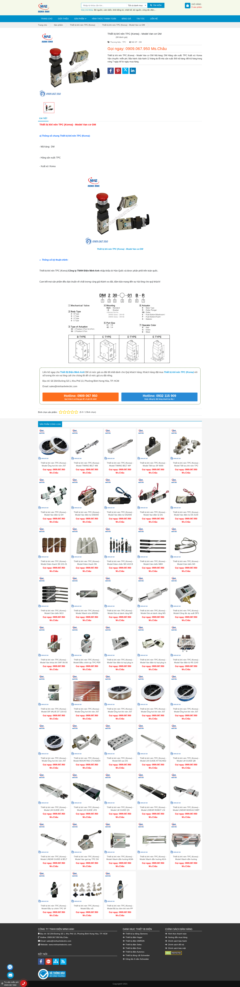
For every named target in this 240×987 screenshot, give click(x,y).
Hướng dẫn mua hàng (177, 937)
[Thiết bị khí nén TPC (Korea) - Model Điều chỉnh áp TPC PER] (87, 641)
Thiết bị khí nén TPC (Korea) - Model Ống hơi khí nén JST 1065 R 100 (87, 711)
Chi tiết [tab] (43, 118)
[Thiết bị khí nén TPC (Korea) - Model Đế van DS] (120, 739)
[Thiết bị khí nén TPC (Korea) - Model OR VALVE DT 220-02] (54, 690)
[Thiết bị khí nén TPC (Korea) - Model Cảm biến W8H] (153, 543)
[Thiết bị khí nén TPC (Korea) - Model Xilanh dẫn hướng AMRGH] (186, 838)
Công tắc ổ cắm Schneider (137, 959)
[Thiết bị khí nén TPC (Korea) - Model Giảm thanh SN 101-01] (54, 543)
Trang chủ (46, 19)
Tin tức (141, 19)
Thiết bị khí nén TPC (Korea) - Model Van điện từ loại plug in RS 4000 (120, 662)
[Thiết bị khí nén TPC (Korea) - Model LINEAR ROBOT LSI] (153, 789)
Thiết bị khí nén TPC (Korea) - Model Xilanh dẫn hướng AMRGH (186, 859)
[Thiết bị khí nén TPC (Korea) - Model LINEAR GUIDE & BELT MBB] (54, 838)
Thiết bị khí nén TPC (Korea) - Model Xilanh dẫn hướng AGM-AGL (120, 859)
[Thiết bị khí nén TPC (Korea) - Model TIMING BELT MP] (120, 444)
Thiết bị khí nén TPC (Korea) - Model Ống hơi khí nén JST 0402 (54, 465)
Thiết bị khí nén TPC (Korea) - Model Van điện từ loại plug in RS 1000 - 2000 (153, 662)
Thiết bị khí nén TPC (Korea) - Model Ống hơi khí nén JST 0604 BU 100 (186, 711)
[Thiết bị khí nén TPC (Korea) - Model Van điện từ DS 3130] (186, 494)
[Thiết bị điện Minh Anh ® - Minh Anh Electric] (59, 8)
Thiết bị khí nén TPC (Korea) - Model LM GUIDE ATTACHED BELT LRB (153, 761)
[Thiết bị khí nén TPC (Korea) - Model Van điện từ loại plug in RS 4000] (120, 641)
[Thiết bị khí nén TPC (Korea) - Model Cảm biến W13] (54, 592)
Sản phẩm (79, 19)
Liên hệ (154, 19)
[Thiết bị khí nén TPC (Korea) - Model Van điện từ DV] (54, 494)
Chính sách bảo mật (176, 948)
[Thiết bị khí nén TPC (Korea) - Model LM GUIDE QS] (120, 789)
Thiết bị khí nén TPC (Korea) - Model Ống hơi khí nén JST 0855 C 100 (120, 711)
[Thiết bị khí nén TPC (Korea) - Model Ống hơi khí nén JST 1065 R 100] (87, 690)
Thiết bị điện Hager (133, 937)
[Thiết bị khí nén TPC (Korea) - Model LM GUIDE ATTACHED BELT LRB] (153, 739)
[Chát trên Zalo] (10, 967)
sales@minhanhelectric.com (59, 941)
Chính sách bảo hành (177, 941)
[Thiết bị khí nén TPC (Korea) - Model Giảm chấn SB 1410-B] (120, 543)
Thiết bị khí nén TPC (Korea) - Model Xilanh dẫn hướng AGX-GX (153, 859)
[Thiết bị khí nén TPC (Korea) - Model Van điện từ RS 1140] (186, 641)
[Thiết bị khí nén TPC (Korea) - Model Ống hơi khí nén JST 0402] (54, 444)
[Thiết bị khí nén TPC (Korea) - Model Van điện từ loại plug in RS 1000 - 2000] (153, 641)
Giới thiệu (63, 19)
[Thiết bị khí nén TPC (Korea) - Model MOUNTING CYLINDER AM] (87, 739)
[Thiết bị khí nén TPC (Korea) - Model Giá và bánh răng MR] (120, 592)
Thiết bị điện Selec (133, 944)
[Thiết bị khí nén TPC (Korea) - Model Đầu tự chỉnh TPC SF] (54, 887)
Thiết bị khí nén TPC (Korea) (179, 372)
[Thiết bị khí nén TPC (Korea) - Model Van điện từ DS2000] (120, 494)
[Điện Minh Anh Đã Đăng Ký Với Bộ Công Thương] (77, 972)
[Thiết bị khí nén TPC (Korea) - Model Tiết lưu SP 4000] (153, 444)
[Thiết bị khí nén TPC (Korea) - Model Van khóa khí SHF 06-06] (54, 641)
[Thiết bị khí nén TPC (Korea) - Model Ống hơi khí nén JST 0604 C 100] (153, 690)
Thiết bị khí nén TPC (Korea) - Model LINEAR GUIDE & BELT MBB (54, 859)
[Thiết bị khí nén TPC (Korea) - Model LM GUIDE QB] (186, 739)
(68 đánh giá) (122, 37)
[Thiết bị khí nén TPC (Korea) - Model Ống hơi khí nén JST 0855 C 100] (120, 690)
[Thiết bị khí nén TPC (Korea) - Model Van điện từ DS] (153, 494)
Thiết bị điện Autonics (134, 952)
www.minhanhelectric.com (60, 944)
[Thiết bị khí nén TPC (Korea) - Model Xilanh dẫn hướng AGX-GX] (153, 838)
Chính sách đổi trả (175, 944)
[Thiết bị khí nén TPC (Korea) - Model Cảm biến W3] (186, 543)
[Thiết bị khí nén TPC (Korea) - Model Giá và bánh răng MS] (153, 592)
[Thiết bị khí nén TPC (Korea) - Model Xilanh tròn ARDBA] (87, 592)
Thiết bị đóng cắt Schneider (137, 955)
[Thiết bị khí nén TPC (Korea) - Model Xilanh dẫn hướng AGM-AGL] (120, 838)
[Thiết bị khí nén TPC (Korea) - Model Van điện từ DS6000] (87, 494)
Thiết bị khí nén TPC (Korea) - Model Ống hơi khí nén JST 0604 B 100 (54, 761)
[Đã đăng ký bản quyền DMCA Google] (173, 953)
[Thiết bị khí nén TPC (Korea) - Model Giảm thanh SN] (87, 543)
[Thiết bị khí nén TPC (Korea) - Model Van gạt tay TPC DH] (87, 838)
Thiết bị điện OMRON (134, 941)
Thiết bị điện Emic (133, 948)
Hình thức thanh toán (104, 19)
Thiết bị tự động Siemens (136, 934)
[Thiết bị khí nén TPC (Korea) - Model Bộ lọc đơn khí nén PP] (120, 887)
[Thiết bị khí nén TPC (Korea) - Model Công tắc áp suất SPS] (186, 592)
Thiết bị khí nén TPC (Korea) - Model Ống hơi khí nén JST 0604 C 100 (153, 711)
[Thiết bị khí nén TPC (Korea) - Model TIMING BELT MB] (87, 444)
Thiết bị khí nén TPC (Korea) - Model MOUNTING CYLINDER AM (86, 761)
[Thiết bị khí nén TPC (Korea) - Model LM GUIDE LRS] (54, 789)
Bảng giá (126, 19)
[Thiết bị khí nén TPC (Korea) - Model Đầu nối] (87, 887)
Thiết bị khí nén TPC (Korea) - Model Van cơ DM (120, 249)
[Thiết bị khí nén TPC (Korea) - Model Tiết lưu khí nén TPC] (186, 444)
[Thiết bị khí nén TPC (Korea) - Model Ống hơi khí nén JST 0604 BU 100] (186, 690)
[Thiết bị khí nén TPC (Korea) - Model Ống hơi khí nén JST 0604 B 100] (54, 739)
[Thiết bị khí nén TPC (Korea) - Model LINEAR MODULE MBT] (186, 789)
